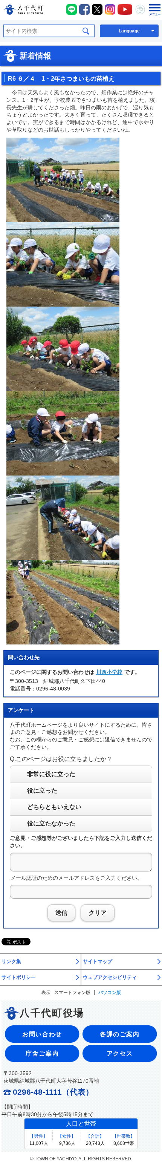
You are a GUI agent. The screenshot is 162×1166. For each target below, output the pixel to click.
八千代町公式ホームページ (23, 11)
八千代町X (97, 9)
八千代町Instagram (110, 9)
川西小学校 (109, 672)
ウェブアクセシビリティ (110, 977)
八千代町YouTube (125, 9)
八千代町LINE (71, 9)
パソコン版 (109, 992)
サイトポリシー (19, 977)
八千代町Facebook (84, 9)
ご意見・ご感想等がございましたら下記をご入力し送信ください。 (81, 841)
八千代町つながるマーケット (140, 9)
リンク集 (11, 961)
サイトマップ (97, 961)
